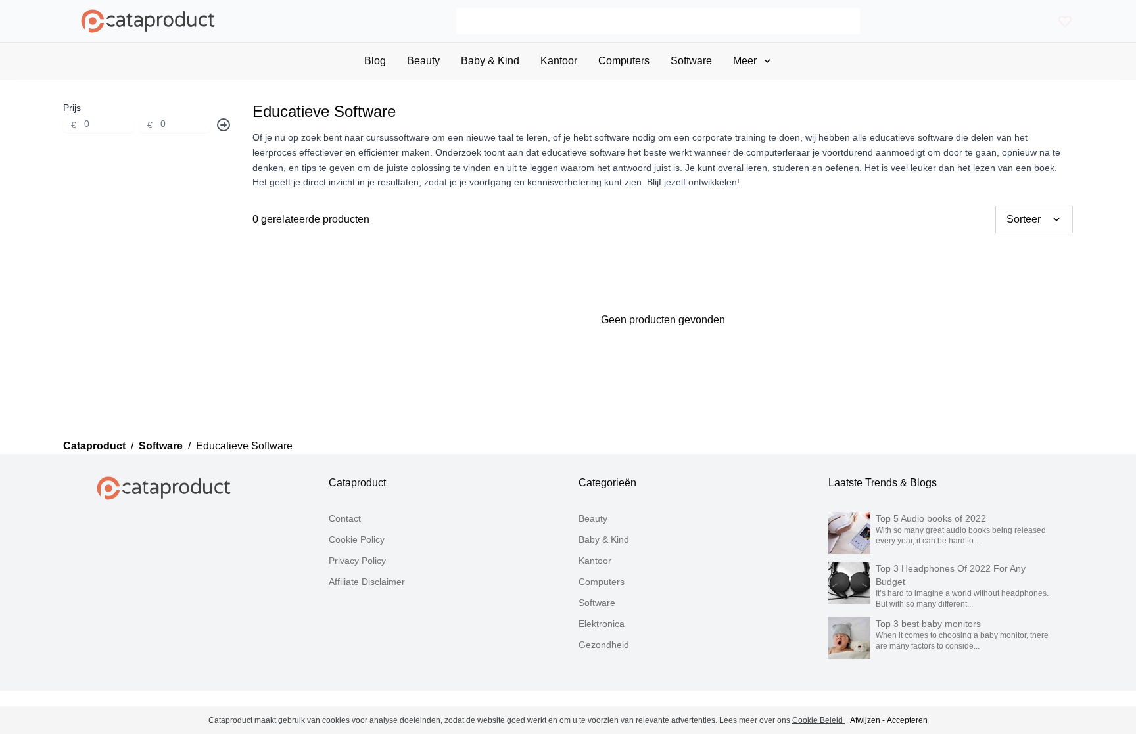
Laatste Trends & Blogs (882, 482)
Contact (345, 518)
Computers (602, 581)
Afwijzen (865, 720)
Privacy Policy (357, 560)
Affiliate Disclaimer (367, 581)
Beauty (593, 518)
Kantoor (595, 560)
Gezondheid (604, 644)
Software (161, 445)
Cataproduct (94, 445)
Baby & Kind (604, 539)
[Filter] (223, 125)
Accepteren (907, 720)
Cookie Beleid (818, 720)
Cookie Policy (357, 539)
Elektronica (602, 623)
